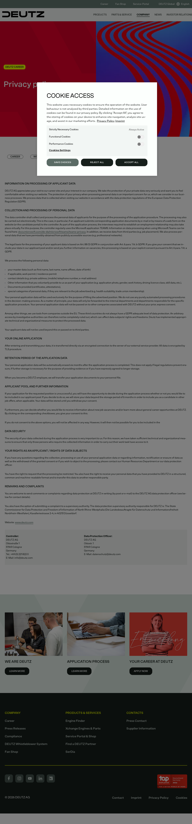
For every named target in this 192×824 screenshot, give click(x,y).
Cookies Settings (59, 150)
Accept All (131, 162)
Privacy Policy (106, 121)
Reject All (97, 162)
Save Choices (62, 162)
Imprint (120, 121)
